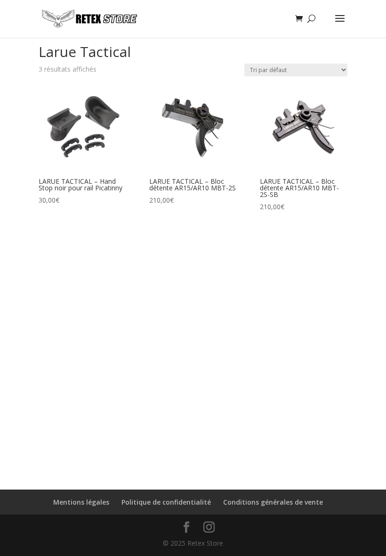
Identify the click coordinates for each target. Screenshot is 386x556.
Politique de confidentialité (166, 502)
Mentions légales (81, 502)
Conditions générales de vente (273, 502)
